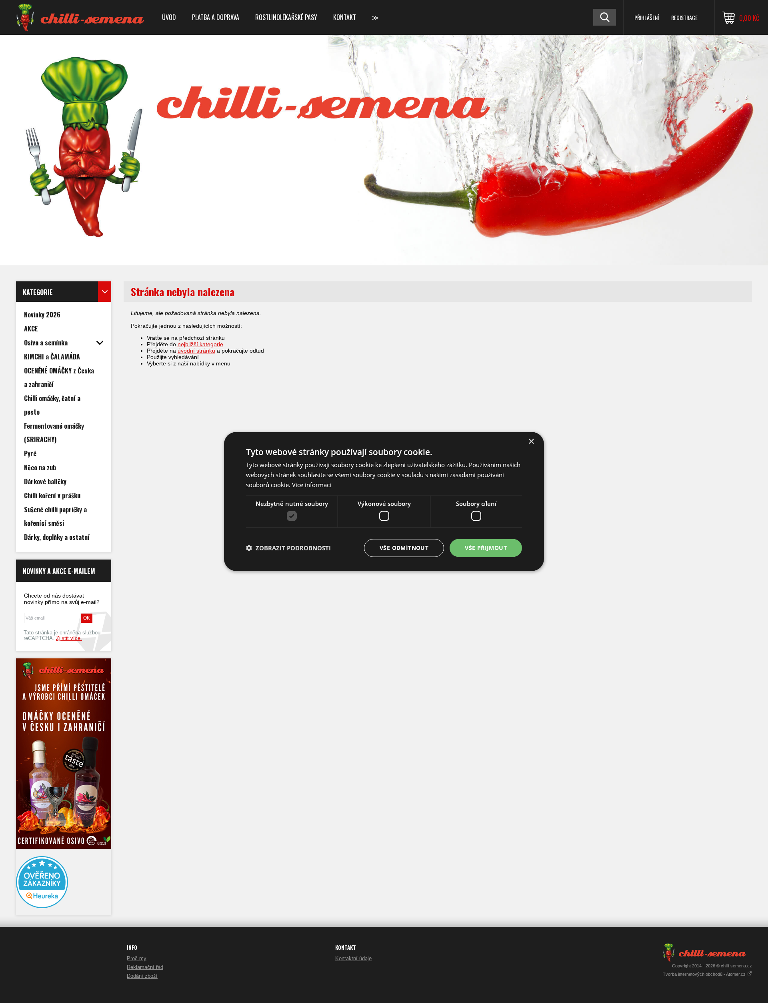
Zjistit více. (69, 638)
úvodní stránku (196, 350)
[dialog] (384, 501)
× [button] (531, 442)
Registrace (684, 17)
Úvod (169, 17)
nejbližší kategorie (200, 344)
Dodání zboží (142, 976)
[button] (288, 548)
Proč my (136, 958)
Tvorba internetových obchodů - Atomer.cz (705, 974)
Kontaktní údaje (353, 958)
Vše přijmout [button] (486, 548)
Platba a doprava (215, 17)
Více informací (311, 484)
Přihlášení (646, 17)
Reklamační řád (145, 967)
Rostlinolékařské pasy (286, 17)
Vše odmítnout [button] (404, 548)
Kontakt (344, 17)
